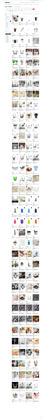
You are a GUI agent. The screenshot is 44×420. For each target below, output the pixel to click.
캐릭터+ (23, 2)
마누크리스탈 (7, 22)
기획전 (25, 2)
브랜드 (30, 2)
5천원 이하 (7, 35)
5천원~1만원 (7, 36)
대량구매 (21, 2)
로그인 (31, 0)
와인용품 (15, 6)
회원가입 (32, 0)
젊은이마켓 (7, 23)
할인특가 (28, 2)
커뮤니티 (19, 2)
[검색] (38, 2)
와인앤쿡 (7, 24)
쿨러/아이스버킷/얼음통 (18, 6)
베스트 (26, 2)
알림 (34, 0)
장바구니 (38, 0)
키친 (13, 6)
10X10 (7, 2)
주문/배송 (35, 0)
